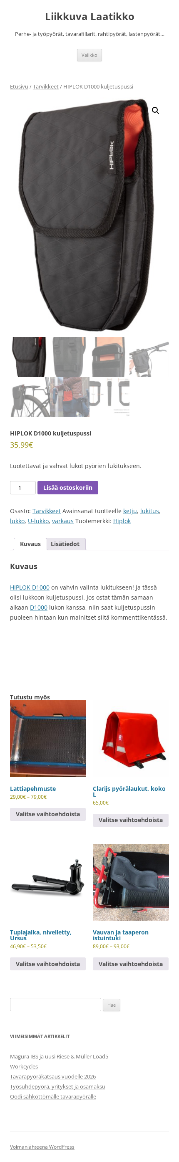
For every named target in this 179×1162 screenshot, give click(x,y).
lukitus (149, 511)
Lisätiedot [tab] (65, 544)
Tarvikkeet (46, 86)
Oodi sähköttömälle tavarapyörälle (53, 1096)
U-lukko (38, 521)
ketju (130, 511)
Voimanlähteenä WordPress (42, 1146)
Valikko (89, 55)
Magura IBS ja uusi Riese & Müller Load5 (59, 1056)
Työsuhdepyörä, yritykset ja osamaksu (57, 1086)
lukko (17, 521)
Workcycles (24, 1066)
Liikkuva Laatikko (89, 16)
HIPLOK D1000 (30, 587)
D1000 (38, 607)
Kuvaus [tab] (30, 544)
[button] (155, 110)
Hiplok (122, 521)
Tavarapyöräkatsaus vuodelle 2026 (53, 1076)
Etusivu (19, 86)
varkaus (63, 521)
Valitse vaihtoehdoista (48, 814)
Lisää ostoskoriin (67, 487)
